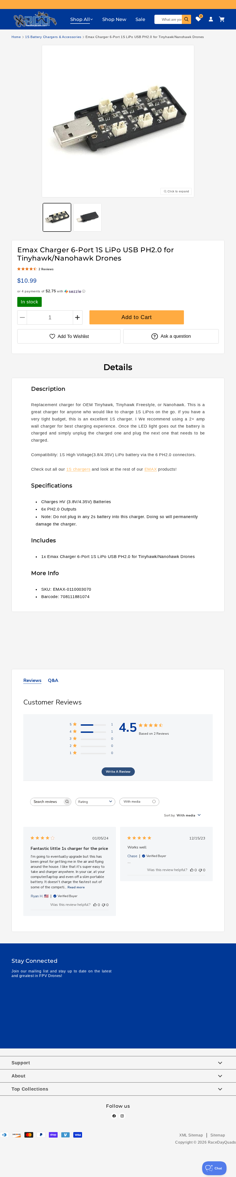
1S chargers (78, 469)
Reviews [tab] (32, 680)
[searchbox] (46, 802)
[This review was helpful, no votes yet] (95, 904)
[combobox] (95, 802)
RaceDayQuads (222, 1142)
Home (16, 37)
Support (21, 1062)
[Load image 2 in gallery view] (87, 217)
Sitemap (217, 1135)
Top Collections (30, 1089)
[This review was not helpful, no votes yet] (103, 904)
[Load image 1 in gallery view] (57, 217)
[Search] (186, 19)
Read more (76, 887)
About (19, 1075)
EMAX (151, 469)
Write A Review (118, 771)
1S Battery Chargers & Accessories (53, 37)
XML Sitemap (191, 1135)
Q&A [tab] (53, 680)
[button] (82, 19)
